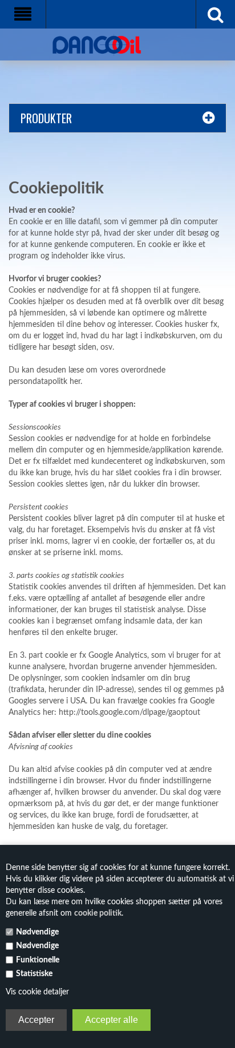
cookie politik (97, 913)
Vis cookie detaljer (37, 992)
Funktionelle (37, 960)
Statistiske (34, 974)
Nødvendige (37, 932)
